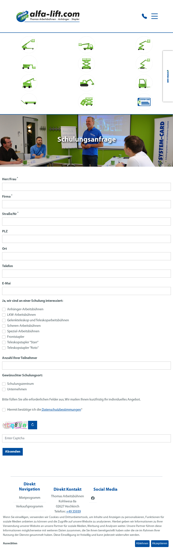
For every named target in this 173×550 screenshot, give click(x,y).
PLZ (5, 231)
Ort (4, 249)
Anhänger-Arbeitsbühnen (25, 309)
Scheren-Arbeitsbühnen (24, 326)
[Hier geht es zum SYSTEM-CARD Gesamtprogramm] (168, 76)
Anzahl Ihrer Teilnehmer (19, 358)
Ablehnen (142, 543)
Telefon (7, 266)
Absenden (12, 451)
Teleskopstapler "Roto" (23, 348)
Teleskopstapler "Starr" (22, 342)
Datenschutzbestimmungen (61, 409)
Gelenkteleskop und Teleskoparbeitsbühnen (38, 320)
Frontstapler (15, 337)
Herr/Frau (10, 179)
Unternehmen (17, 389)
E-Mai (6, 283)
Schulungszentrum (20, 384)
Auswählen (10, 543)
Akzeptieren (159, 543)
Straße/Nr (10, 214)
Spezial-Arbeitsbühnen (23, 331)
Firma (7, 196)
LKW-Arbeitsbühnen (21, 315)
